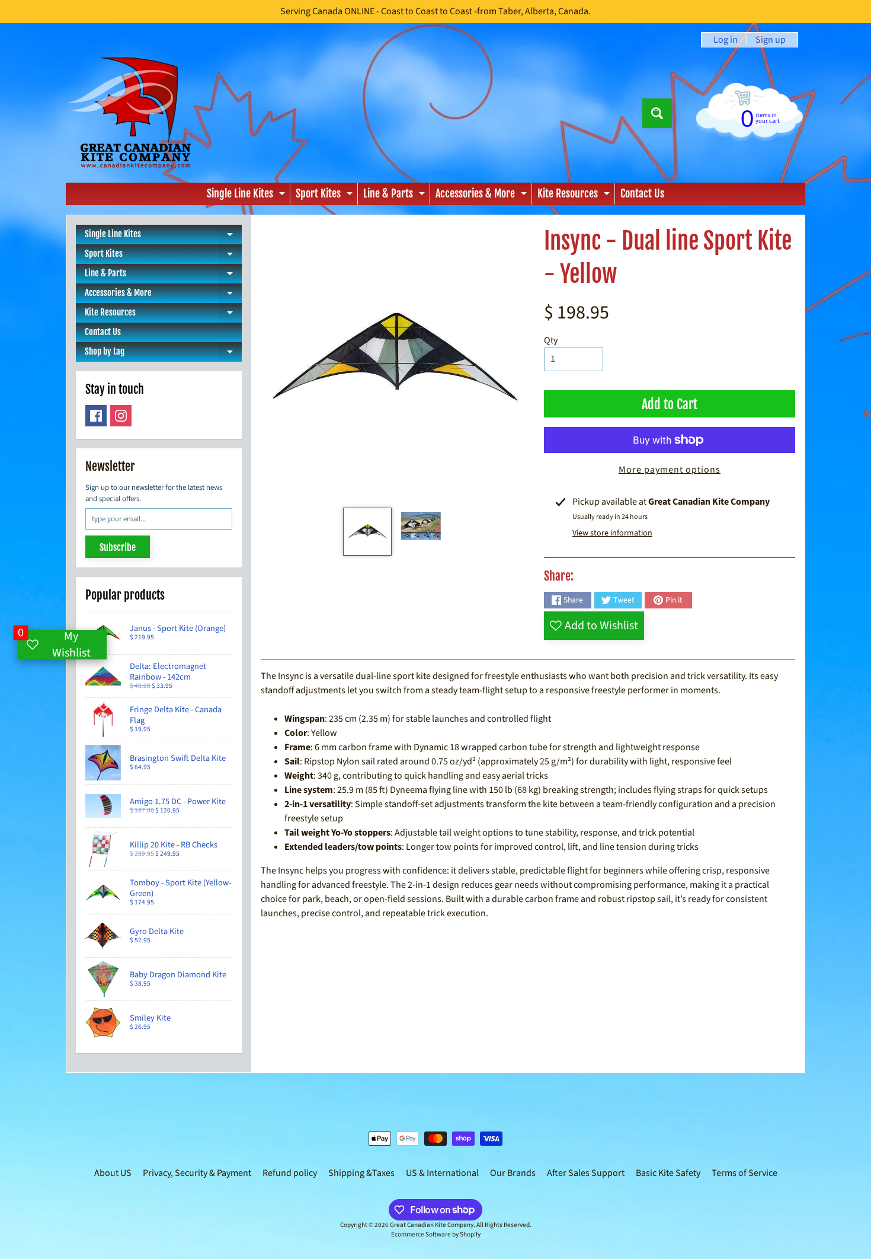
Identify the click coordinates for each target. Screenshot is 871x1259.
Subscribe (118, 547)
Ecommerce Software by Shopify (436, 1234)
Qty (551, 340)
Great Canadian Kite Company (431, 1224)
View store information (612, 533)
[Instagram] (121, 415)
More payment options (670, 469)
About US (113, 1173)
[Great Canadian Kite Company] (135, 113)
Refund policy (289, 1173)
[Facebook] (96, 415)
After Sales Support (586, 1173)
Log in (725, 39)
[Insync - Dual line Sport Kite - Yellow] (367, 532)
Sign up (770, 39)
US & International (442, 1173)
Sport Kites (326, 196)
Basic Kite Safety (668, 1173)
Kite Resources (575, 196)
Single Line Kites (247, 196)
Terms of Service (744, 1173)
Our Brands (513, 1173)
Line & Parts (395, 196)
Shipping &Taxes (361, 1173)
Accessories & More (483, 196)
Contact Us (642, 193)
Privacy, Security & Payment (197, 1173)
